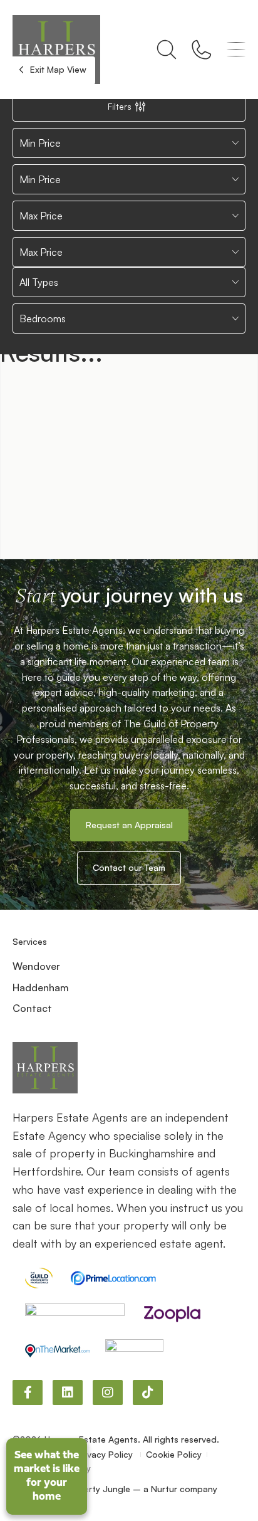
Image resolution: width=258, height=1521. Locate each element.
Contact (32, 1008)
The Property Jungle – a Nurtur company (131, 1488)
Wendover (36, 966)
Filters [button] (120, 106)
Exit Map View (57, 69)
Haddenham (41, 987)
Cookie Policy (174, 1454)
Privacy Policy (105, 1454)
